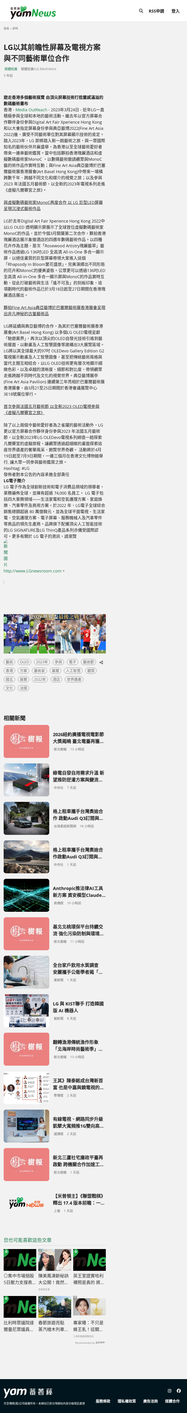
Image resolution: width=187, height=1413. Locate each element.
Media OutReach (31, 109)
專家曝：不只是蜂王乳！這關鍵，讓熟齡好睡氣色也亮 (88, 1326)
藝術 (9, 661)
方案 (23, 670)
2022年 (40, 679)
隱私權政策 (127, 1401)
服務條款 (103, 1401)
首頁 (6, 28)
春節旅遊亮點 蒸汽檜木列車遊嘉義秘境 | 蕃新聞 (53, 1326)
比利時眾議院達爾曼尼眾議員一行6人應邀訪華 (19, 1326)
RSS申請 (156, 11)
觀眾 (91, 670)
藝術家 (39, 670)
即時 (15, 28)
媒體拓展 (11, 69)
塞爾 (55, 670)
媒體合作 (172, 1401)
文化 (9, 688)
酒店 (56, 679)
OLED (24, 661)
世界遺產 (74, 679)
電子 (72, 661)
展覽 (23, 679)
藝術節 (88, 661)
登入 (175, 11)
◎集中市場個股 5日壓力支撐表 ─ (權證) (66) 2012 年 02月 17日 (20, 1279)
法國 (23, 688)
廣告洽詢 (150, 1401)
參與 (58, 661)
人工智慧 (73, 670)
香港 (9, 670)
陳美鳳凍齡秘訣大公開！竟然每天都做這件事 (53, 1279)
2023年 (42, 661)
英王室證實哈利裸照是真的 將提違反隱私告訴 (89, 1279)
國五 (9, 679)
